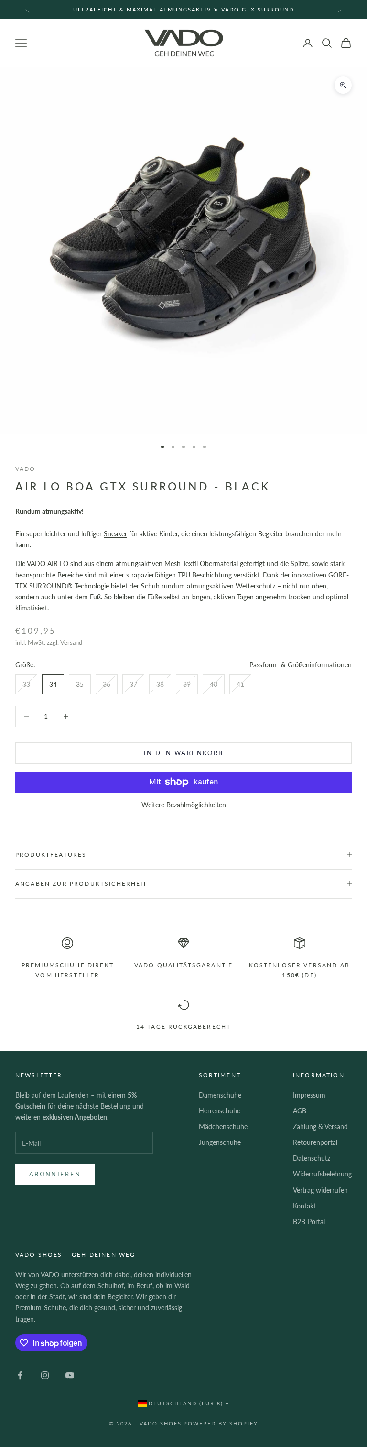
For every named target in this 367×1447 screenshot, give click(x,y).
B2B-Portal (309, 1222)
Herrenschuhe (219, 1111)
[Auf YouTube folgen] (70, 1375)
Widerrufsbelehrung (322, 1174)
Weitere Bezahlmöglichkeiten (183, 805)
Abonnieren (55, 1174)
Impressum (309, 1095)
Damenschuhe (220, 1095)
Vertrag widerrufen (320, 1190)
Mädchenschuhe (223, 1126)
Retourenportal (315, 1142)
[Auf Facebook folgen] (20, 1375)
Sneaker (115, 534)
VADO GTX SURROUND (257, 9)
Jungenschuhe (220, 1142)
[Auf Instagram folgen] (45, 1375)
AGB (299, 1111)
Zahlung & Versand (320, 1126)
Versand (71, 642)
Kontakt (304, 1206)
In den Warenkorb (183, 753)
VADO (25, 468)
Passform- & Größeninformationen (300, 665)
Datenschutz (311, 1158)
